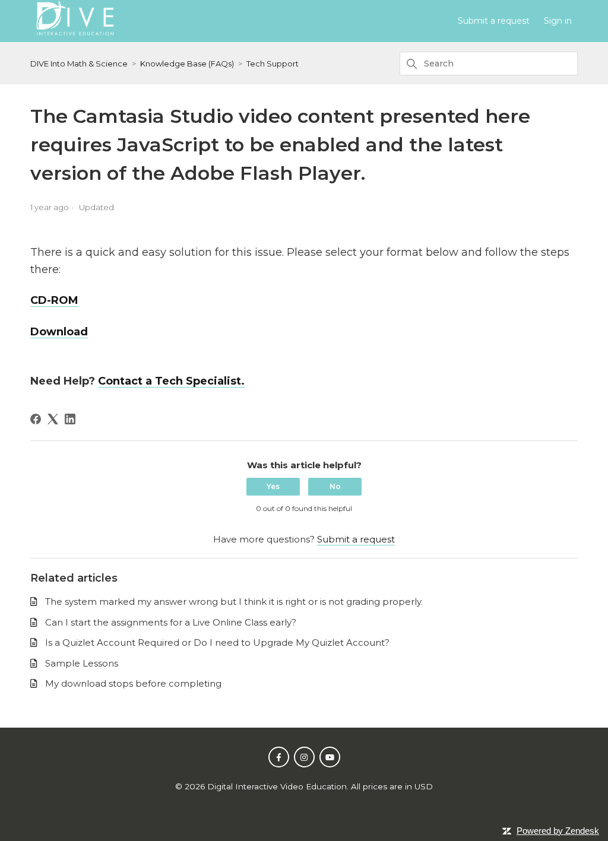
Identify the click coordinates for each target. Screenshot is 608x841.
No (335, 486)
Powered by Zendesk (558, 831)
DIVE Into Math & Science (79, 63)
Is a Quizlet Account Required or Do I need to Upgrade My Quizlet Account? (217, 642)
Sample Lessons (81, 663)
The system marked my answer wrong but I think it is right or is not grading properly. (234, 601)
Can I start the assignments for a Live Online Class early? (170, 622)
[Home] (74, 37)
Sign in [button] (558, 20)
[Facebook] (35, 419)
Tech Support (272, 63)
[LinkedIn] (70, 419)
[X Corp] (53, 419)
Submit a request (494, 20)
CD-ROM (54, 300)
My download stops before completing (133, 683)
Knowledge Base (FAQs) (187, 63)
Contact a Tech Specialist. (171, 381)
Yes (273, 486)
